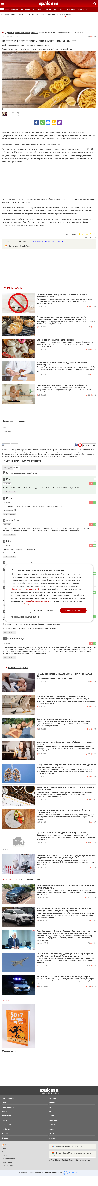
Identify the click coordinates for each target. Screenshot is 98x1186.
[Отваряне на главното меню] (2, 3)
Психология (50, 14)
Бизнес (49, 9)
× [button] (89, 567)
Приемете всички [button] (73, 610)
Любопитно (6, 1125)
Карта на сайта (7, 1152)
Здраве (9, 33)
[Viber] (59, 122)
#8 (15, 510)
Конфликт (6, 1129)
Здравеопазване (16, 14)
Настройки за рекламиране (37, 601)
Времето (5, 1133)
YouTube (47, 241)
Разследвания (38, 9)
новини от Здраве (18, 668)
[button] (25, 617)
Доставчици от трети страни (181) (26, 589)
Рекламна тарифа (8, 1159)
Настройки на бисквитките (36, 604)
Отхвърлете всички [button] (44, 610)
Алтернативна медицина (34, 14)
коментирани (25, 879)
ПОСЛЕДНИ (7, 468)
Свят (22, 9)
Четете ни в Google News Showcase (69, 1146)
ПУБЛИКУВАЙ (89, 445)
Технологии (70, 9)
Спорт (85, 9)
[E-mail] (54, 122)
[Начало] (48, 3)
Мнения (28, 9)
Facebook (30, 241)
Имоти (56, 9)
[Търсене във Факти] (95, 3)
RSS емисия (9, 1145)
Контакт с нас (7, 1162)
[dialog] (49, 593)
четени (13, 879)
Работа (4, 1155)
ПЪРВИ (16, 468)
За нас (4, 1148)
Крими (79, 9)
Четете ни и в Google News (19, 246)
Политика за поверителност (61, 604)
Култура (52, 1125)
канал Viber (56, 241)
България (14, 9)
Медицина (5, 14)
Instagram (39, 241)
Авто (62, 9)
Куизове (52, 1138)
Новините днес (8, 1098)
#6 (15, 553)
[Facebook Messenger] (48, 122)
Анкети (51, 1133)
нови (37, 879)
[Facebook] (36, 122)
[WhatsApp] (42, 122)
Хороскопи (53, 1120)
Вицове (5, 1138)
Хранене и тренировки (66, 14)
